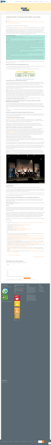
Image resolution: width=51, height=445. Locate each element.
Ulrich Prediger (11, 119)
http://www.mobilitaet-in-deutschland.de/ (36, 242)
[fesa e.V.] (3, 1)
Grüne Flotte (21, 21)
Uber (12, 59)
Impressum (31, 441)
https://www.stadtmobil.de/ (21, 230)
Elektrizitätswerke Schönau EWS (11, 21)
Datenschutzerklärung (24, 441)
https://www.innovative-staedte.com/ (22, 246)
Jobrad (15, 119)
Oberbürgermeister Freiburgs (38, 21)
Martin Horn (27, 21)
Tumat (16, 138)
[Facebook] (49, 1)
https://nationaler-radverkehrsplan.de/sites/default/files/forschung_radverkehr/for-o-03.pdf (21, 245)
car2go (10, 47)
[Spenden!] (46, 1)
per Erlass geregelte (14, 152)
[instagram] (47, 1)
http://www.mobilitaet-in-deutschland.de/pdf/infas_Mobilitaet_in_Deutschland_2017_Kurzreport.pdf (25, 243)
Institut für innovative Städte (11, 246)
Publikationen (11, 441)
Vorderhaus (38, 27)
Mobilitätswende (32, 21)
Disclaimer (35, 441)
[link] (44, 1)
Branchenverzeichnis (4, 441)
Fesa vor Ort (17, 21)
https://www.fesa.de (42, 291)
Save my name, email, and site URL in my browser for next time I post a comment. (16, 276)
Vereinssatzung (17, 441)
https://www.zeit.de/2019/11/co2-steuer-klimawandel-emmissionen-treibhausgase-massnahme (23, 248)
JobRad (25, 21)
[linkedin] (48, 1)
